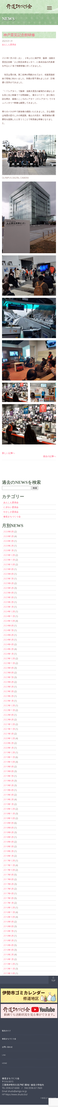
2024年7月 (8, 630)
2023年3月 (8, 691)
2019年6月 (8, 780)
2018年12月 (9, 808)
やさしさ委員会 (10, 511)
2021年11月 (9, 728)
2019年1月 (8, 804)
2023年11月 (9, 663)
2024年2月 (8, 649)
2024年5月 (8, 639)
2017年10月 (9, 869)
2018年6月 (8, 832)
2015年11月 (9, 968)
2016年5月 (8, 940)
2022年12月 (9, 705)
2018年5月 (8, 837)
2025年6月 (8, 583)
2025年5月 (8, 587)
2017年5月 (8, 888)
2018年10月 (9, 818)
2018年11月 (9, 813)
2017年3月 (8, 898)
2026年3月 (8, 540)
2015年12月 (9, 963)
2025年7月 (8, 578)
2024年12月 (9, 611)
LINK (4, 1055)
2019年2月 (8, 799)
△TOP (53, 979)
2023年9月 (8, 667)
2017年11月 (9, 865)
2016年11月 (9, 912)
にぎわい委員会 (10, 507)
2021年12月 (9, 724)
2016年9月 (8, 921)
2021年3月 (8, 733)
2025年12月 (9, 555)
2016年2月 (8, 954)
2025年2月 (8, 602)
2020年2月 (8, 743)
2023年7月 (8, 677)
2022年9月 (8, 714)
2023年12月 (9, 658)
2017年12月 (9, 860)
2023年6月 (8, 681)
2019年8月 (8, 771)
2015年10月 (9, 973)
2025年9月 (8, 569)
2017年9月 (8, 874)
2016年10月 (9, 916)
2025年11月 (9, 559)
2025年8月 (8, 573)
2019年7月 (8, 775)
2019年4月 (8, 790)
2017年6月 (8, 884)
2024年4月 (8, 644)
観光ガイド (6, 1030)
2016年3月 (8, 949)
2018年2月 (8, 851)
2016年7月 (8, 931)
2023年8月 (8, 672)
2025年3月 (8, 597)
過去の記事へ (49, 456)
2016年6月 (8, 935)
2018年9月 (8, 822)
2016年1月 (8, 959)
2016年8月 (8, 926)
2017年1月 (8, 902)
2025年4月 (8, 592)
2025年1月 (8, 606)
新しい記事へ (8, 453)
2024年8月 (8, 625)
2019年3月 (8, 794)
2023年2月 (8, 696)
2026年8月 (8, 531)
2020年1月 (8, 747)
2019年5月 (8, 785)
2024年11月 (9, 616)
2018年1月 (8, 855)
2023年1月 (8, 700)
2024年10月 (9, 620)
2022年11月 (9, 710)
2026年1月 (8, 550)
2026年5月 (8, 536)
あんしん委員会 (9, 44)
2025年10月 (9, 564)
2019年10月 (9, 761)
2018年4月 (8, 841)
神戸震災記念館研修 (19, 34)
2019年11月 (9, 757)
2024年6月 (8, 634)
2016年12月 (9, 907)
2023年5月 (8, 686)
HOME (4, 1063)
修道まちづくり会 (12, 516)
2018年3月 (8, 846)
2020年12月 (9, 738)
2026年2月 (8, 545)
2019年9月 (8, 766)
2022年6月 (8, 719)
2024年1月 (8, 653)
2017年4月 (8, 893)
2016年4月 (8, 945)
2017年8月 (8, 879)
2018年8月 (8, 827)
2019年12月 (9, 752)
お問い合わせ (7, 1047)
